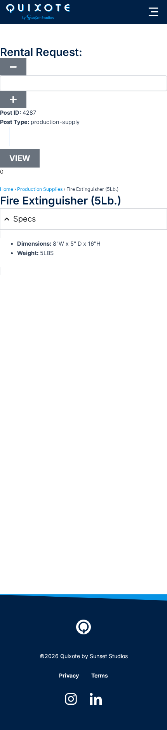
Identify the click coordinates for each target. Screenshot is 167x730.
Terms (99, 675)
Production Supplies (40, 189)
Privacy (69, 675)
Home (6, 189)
